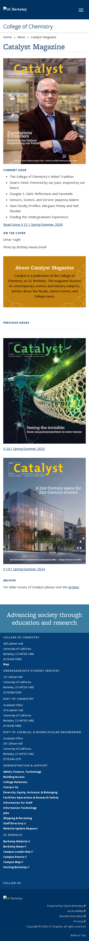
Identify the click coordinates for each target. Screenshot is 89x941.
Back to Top (78, 935)
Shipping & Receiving (17, 818)
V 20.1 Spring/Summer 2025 (24, 448)
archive (73, 587)
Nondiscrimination (72, 916)
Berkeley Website (16, 841)
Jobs (6, 813)
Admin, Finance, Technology (22, 772)
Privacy (80, 921)
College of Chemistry (28, 26)
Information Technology (20, 808)
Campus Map (13, 862)
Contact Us (10, 787)
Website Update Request (20, 828)
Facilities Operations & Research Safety (31, 797)
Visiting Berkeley (16, 867)
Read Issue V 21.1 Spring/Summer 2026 (33, 224)
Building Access (14, 777)
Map (6, 664)
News (21, 37)
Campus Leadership (18, 852)
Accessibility (76, 911)
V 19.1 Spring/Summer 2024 (24, 569)
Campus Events (15, 857)
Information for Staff (17, 803)
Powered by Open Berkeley (66, 906)
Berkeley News (14, 846)
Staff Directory (14, 823)
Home (7, 37)
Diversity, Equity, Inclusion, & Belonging (30, 792)
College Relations (15, 782)
